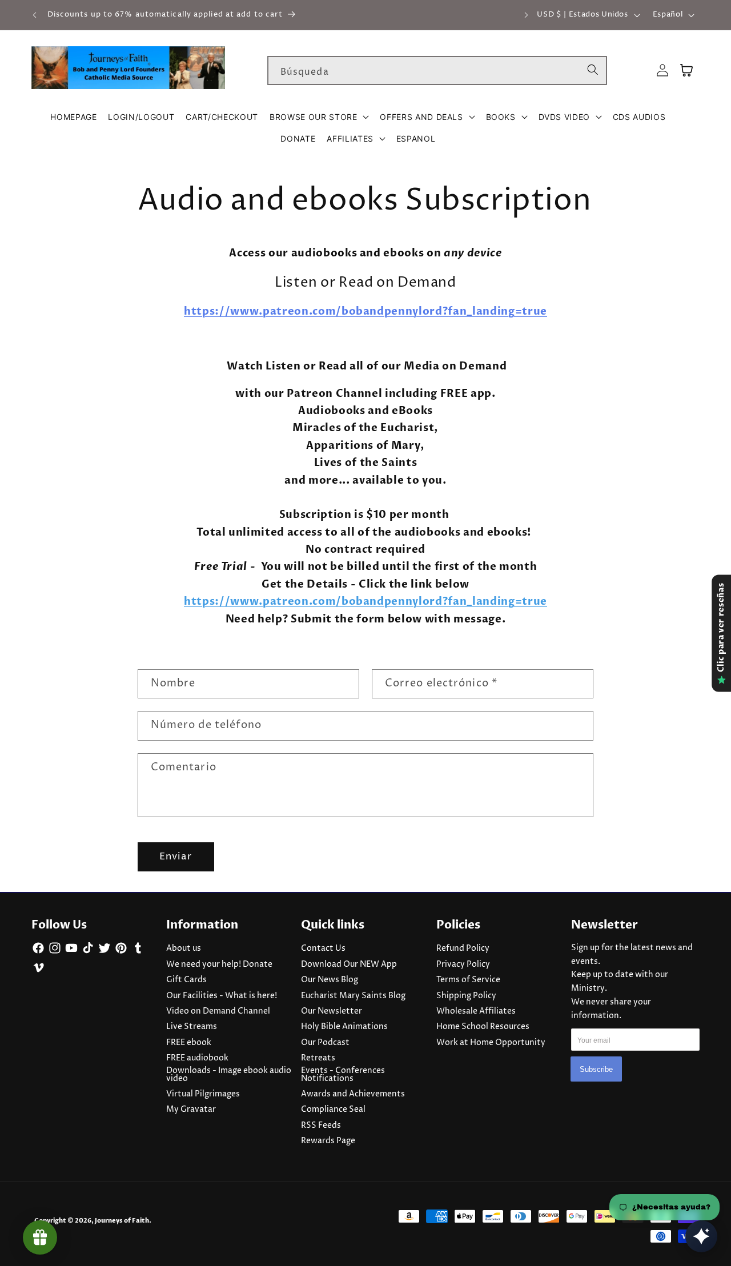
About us (183, 948)
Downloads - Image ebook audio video (228, 1075)
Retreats (318, 1058)
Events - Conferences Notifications (343, 1075)
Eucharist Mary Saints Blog (353, 996)
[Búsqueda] (593, 70)
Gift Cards (186, 980)
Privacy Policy (463, 964)
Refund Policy (462, 948)
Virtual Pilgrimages (203, 1094)
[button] (319, 117)
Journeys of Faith (122, 1220)
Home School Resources (482, 1027)
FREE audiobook (197, 1058)
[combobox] (437, 71)
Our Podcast (325, 1043)
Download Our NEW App (349, 964)
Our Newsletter (331, 1011)
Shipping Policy (466, 996)
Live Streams (191, 1027)
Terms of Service (468, 980)
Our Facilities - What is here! (221, 996)
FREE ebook (188, 1043)
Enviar (175, 856)
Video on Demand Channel (218, 1011)
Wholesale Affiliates (476, 1011)
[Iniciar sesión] (662, 70)
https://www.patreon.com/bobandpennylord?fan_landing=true (365, 311)
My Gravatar (191, 1110)
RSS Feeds (321, 1126)
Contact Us (323, 948)
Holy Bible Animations (344, 1027)
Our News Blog (329, 980)
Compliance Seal (333, 1110)
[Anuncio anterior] (34, 15)
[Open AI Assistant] (701, 1236)
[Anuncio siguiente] (526, 15)
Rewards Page (328, 1141)
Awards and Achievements (353, 1094)
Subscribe (596, 1069)
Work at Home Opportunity (490, 1043)
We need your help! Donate (219, 964)
